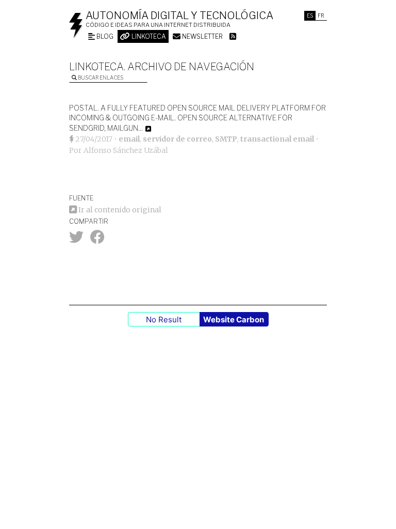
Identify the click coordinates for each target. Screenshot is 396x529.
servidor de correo (177, 139)
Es (310, 15)
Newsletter (201, 36)
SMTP (226, 139)
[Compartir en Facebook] (97, 239)
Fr (321, 15)
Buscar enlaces (100, 77)
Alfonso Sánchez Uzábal (126, 150)
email (129, 139)
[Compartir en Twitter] (76, 239)
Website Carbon (233, 319)
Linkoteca (148, 36)
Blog (104, 36)
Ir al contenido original (119, 209)
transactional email (277, 139)
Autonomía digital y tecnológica (179, 15)
